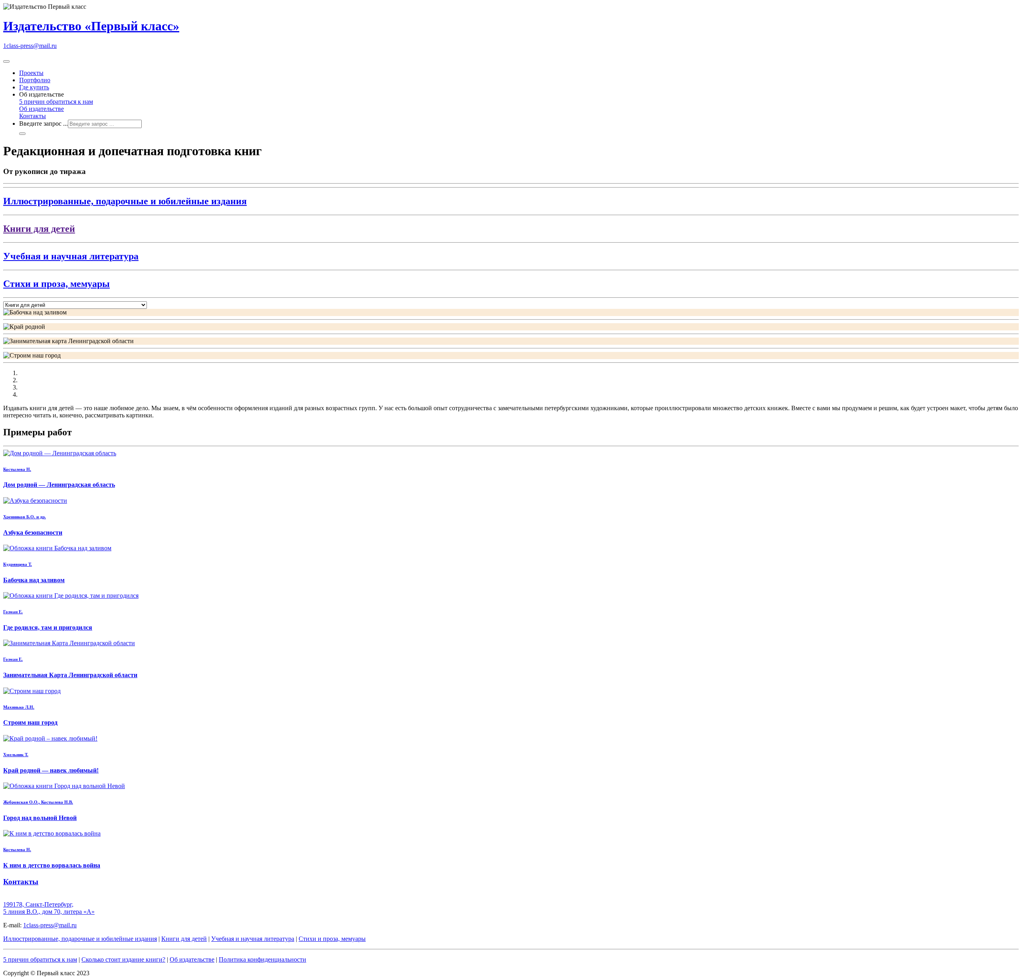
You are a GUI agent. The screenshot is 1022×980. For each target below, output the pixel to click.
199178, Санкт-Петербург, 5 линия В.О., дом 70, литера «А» (49, 908)
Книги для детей (184, 938)
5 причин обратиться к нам (56, 101)
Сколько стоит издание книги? (123, 959)
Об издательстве (41, 108)
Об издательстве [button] (41, 94)
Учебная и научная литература (252, 938)
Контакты (32, 116)
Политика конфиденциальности (262, 959)
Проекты (31, 72)
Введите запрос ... (43, 123)
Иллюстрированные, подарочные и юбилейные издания (80, 938)
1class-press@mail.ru (30, 45)
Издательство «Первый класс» (91, 26)
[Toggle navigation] (6, 61)
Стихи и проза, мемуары (332, 938)
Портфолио (34, 80)
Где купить (34, 87)
